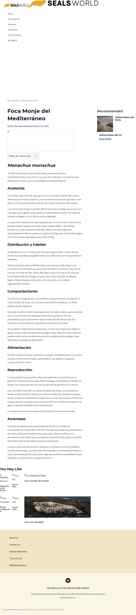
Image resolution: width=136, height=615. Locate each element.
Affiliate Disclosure (18, 565)
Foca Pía (15, 485)
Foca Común (105, 139)
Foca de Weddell (33, 522)
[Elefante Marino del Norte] (105, 124)
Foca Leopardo (4, 509)
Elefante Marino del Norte (124, 118)
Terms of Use (16, 558)
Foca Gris (15, 508)
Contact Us (15, 544)
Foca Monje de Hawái (36, 481)
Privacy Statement (18, 551)
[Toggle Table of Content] (34, 156)
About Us (14, 537)
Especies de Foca (4, 488)
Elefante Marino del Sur (110, 135)
